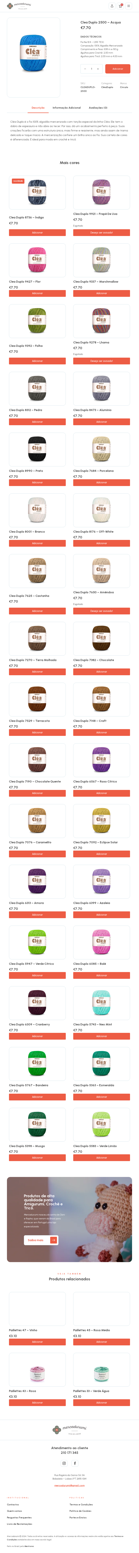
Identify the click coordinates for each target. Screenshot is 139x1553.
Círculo (124, 87)
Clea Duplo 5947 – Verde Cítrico (31, 964)
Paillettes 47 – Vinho (23, 1330)
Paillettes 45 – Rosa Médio (91, 1330)
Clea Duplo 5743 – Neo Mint (92, 1024)
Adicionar (118, 68)
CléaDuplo (107, 87)
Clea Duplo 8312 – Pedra (25, 410)
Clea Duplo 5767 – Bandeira (28, 1085)
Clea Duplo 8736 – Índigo (26, 217)
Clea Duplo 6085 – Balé (89, 964)
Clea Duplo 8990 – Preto (26, 471)
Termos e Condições (81, 1504)
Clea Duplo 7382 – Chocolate (93, 660)
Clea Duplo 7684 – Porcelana (93, 471)
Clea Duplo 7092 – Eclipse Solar (95, 842)
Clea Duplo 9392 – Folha (26, 346)
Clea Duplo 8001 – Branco (27, 531)
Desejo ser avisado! (102, 232)
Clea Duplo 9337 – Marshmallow (95, 281)
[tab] (38, 108)
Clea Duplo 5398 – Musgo (27, 1146)
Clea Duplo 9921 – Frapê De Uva (95, 214)
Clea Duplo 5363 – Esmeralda (93, 1085)
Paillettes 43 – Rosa (22, 1391)
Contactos (13, 1504)
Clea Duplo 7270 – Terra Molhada (32, 660)
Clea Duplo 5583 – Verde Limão (95, 1146)
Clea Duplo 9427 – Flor (25, 281)
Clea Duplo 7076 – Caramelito (30, 842)
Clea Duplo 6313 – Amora (26, 903)
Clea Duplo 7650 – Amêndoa (93, 592)
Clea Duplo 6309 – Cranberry (29, 1024)
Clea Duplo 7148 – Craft (89, 721)
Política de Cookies (80, 1511)
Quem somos (14, 1511)
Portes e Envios (78, 1517)
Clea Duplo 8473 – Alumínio (92, 410)
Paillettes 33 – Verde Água (91, 1391)
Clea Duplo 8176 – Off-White (93, 531)
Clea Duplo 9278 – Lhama (91, 342)
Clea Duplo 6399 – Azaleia (91, 903)
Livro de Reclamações (19, 1524)
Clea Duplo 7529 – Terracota (29, 721)
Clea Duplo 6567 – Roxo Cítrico (95, 781)
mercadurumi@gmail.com (69, 1485)
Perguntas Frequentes (19, 1517)
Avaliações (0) (98, 107)
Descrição (38, 107)
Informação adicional (67, 107)
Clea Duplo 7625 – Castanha (29, 596)
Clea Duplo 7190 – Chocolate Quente (35, 781)
